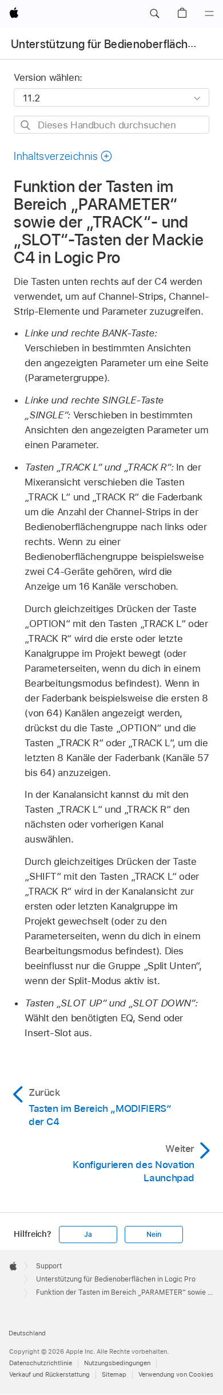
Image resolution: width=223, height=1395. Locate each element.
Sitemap (114, 1374)
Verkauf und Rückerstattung (49, 1374)
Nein (153, 1235)
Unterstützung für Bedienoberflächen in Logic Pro (116, 1279)
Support (49, 1266)
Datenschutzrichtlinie (40, 1363)
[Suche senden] (26, 125)
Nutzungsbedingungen (117, 1363)
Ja (88, 1235)
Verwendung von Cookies (175, 1374)
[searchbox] (111, 125)
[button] (154, 14)
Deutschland (27, 1333)
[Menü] (209, 14)
